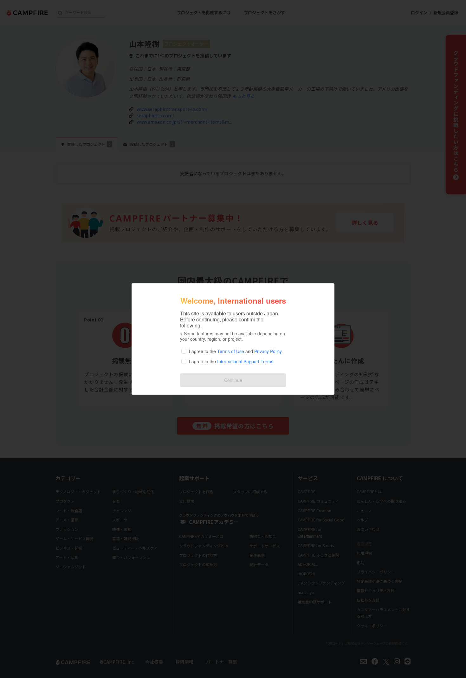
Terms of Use (230, 351)
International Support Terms (245, 361)
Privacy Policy (268, 351)
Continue (233, 380)
